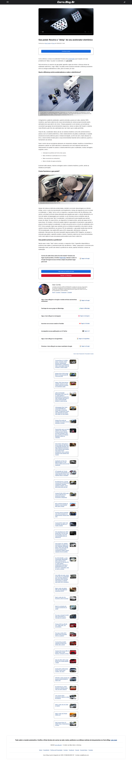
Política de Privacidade (56, 750)
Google (77, 750)
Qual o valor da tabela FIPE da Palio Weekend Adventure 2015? (61, 590)
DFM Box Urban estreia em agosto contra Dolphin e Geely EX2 (62, 679)
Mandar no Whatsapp (66, 275)
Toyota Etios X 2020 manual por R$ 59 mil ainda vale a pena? (60, 643)
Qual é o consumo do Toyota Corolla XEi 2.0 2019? (61, 607)
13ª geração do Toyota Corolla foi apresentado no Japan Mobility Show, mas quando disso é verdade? (62, 473)
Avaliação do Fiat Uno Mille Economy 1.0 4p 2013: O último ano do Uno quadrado (62, 463)
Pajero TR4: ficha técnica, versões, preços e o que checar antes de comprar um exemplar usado (61, 384)
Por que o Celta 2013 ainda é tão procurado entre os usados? (61, 634)
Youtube (90, 750)
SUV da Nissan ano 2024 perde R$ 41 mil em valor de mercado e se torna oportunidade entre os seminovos (61, 534)
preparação (71, 59)
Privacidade (87, 353)
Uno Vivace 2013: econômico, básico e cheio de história (62, 697)
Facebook (71, 750)
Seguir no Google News (84, 338)
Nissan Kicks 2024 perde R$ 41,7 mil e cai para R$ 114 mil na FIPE (61, 375)
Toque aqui (62, 257)
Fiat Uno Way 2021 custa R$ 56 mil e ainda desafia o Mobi (61, 661)
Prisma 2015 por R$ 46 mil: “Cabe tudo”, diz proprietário (61, 625)
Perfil (53, 292)
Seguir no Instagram (85, 315)
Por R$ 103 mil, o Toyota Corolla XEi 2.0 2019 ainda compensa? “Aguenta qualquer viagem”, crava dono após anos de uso (62, 484)
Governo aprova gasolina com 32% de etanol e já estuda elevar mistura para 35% (62, 514)
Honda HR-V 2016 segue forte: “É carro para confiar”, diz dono (61, 670)
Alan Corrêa (47, 43)
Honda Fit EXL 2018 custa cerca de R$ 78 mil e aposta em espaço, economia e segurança (62, 495)
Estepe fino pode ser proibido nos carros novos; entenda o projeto (62, 422)
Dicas (53, 43)
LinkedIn (70, 292)
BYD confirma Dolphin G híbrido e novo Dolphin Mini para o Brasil (61, 505)
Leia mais (114, 740)
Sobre (77, 353)
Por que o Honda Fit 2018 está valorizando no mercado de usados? (62, 616)
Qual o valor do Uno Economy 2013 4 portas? (61, 597)
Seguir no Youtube (85, 323)
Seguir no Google (86, 258)
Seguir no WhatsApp (85, 308)
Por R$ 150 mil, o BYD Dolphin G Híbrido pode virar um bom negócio (61, 688)
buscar (122, 0)
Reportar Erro (81, 353)
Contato (58, 292)
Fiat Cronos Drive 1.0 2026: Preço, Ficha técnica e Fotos (62, 724)
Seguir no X (87, 331)
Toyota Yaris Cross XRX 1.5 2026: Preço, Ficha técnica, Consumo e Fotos (62, 652)
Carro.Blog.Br (58, 745)
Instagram (63, 292)
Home (74, 353)
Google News (83, 750)
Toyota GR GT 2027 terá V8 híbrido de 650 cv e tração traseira (61, 524)
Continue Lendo (66, 51)
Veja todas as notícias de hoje (66, 271)
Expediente (46, 750)
